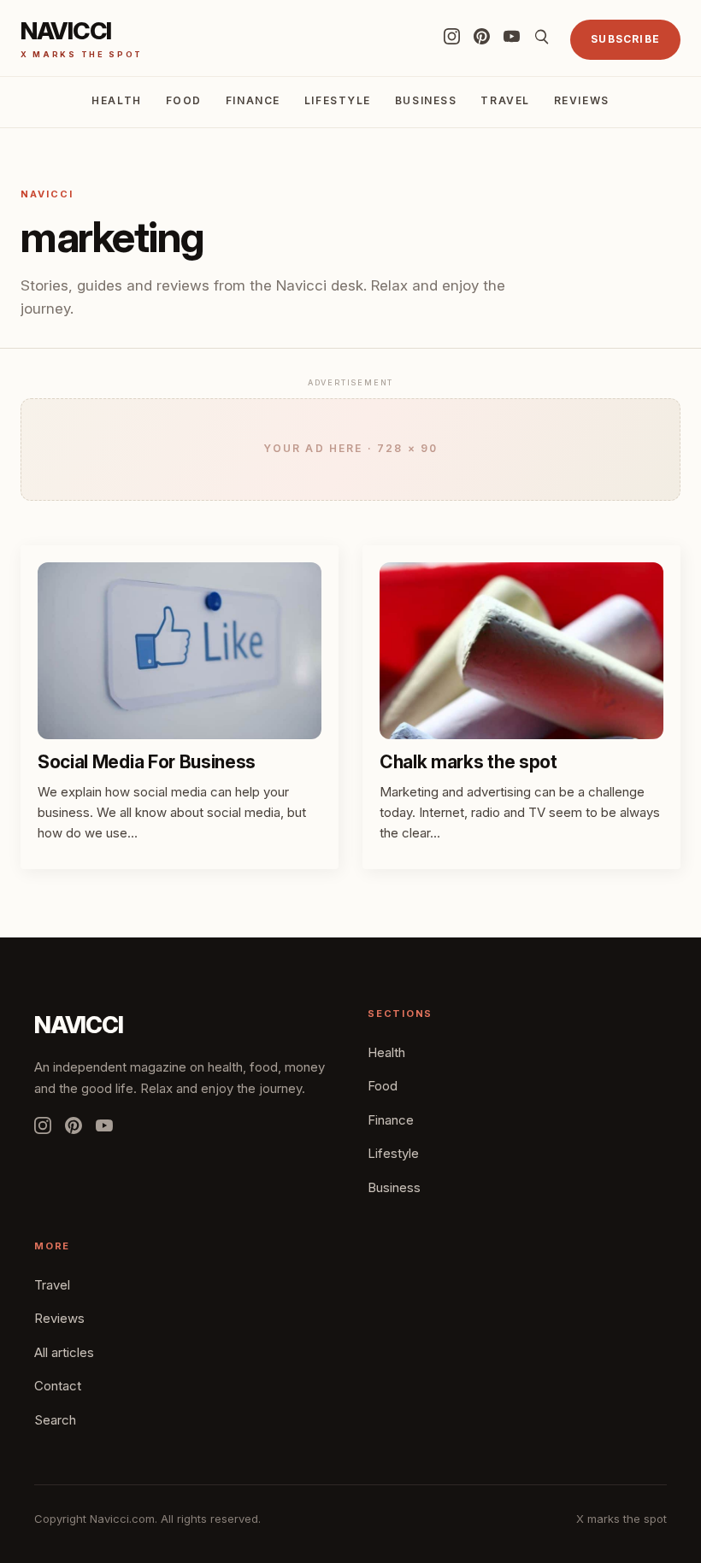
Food (184, 100)
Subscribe (625, 38)
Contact (57, 1386)
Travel (504, 100)
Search (55, 1420)
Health (116, 100)
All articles (64, 1352)
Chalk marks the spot (468, 762)
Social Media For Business (147, 762)
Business (426, 100)
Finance (253, 100)
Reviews (582, 100)
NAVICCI (78, 1025)
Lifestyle (337, 100)
